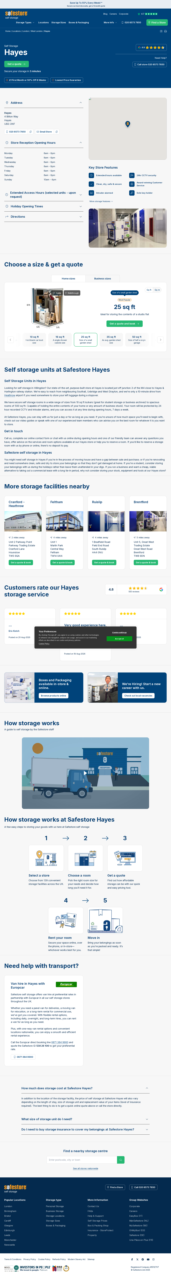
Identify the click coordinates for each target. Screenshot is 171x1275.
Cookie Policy (44, 644)
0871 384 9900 (59, 1042)
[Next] (160, 340)
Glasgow (8, 1225)
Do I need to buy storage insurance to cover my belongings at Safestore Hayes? (77, 1129)
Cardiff (7, 1220)
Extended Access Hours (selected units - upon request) (43, 194)
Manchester (10, 1240)
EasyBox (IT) (136, 1216)
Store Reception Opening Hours (33, 142)
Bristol (7, 1216)
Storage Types (23, 22)
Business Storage (55, 1211)
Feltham (56, 502)
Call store (150, 64)
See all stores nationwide (85, 1168)
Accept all (119, 639)
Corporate (123, 14)
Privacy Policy (30, 1259)
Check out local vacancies (138, 695)
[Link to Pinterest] (142, 1259)
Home (8, 31)
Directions (18, 216)
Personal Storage (55, 1206)
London (25, 31)
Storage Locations (55, 1216)
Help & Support (96, 1216)
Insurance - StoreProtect (100, 1230)
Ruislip (97, 502)
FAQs (90, 1211)
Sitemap (91, 1259)
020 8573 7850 (17, 131)
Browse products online (53, 695)
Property (92, 1235)
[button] (127, 124)
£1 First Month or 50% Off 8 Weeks (27, 80)
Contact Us (93, 1206)
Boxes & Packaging (79, 22)
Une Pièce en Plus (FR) (141, 1240)
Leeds (7, 1235)
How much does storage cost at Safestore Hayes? (56, 1088)
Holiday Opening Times (27, 206)
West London (36, 31)
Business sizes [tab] (102, 278)
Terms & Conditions (12, 1259)
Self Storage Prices (97, 1220)
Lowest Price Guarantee (68, 80)
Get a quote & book (21, 562)
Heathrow (9, 395)
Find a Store (116, 1187)
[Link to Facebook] (132, 1259)
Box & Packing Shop (98, 1225)
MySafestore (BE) (138, 1225)
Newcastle (9, 1244)
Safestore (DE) (136, 1235)
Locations (43, 22)
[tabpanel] (85, 317)
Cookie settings (119, 632)
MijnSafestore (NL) (139, 1220)
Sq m (157, 290)
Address (16, 102)
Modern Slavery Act (76, 1259)
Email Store (46, 131)
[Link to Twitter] (137, 1259)
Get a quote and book (122, 323)
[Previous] (10, 340)
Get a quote (14, 64)
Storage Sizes (58, 22)
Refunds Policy (59, 1259)
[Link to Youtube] (148, 1259)
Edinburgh (9, 1230)
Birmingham (10, 1211)
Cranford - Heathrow (17, 504)
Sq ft (149, 290)
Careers (113, 14)
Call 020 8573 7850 (144, 1187)
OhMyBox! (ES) (137, 1230)
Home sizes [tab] (68, 278)
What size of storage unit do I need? (46, 1119)
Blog (105, 14)
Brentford (141, 502)
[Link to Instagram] (153, 1259)
